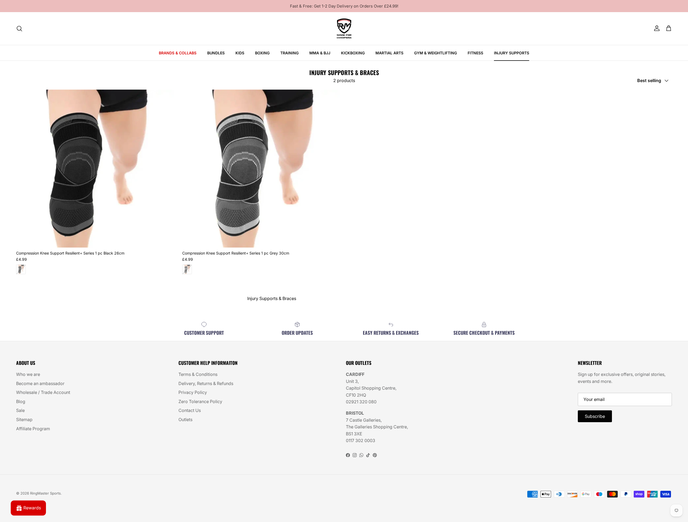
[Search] (19, 28)
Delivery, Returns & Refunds (205, 383)
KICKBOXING (353, 53)
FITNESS (475, 53)
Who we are (28, 374)
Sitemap (24, 419)
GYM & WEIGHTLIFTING (435, 53)
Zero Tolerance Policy (200, 401)
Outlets (185, 419)
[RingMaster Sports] (344, 28)
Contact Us (189, 410)
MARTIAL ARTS (389, 53)
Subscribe (595, 416)
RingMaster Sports (45, 493)
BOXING (262, 53)
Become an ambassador (40, 383)
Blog (20, 401)
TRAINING (289, 53)
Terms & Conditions (197, 374)
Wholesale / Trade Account (43, 392)
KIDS (239, 53)
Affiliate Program (33, 428)
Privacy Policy (192, 392)
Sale (20, 410)
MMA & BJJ (319, 53)
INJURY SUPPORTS (511, 53)
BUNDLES (216, 53)
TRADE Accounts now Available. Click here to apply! (344, 6)
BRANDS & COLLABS (177, 53)
